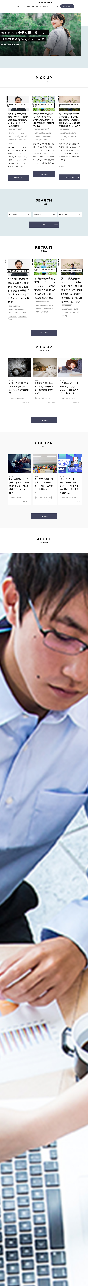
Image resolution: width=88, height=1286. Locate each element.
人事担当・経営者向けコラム (18, 497)
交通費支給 (37, 136)
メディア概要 (30, 6)
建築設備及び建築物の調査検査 (68, 133)
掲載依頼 (38, 6)
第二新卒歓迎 (43, 139)
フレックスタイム (13, 136)
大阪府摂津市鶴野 (64, 129)
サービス (55, 6)
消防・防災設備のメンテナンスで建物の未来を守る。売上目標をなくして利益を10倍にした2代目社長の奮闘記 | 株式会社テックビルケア (72, 290)
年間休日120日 (22, 139)
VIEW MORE (18, 177)
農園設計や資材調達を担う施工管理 (43, 133)
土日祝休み (23, 136)
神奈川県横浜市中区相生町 (41, 129)
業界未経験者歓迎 (47, 136)
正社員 (10, 143)
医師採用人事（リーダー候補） (16, 133)
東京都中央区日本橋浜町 (15, 129)
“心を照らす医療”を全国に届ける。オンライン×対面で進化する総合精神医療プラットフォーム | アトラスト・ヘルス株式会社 (18, 290)
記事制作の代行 (47, 6)
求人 (18, 6)
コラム (23, 6)
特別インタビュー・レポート (43, 497)
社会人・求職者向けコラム (17, 398)
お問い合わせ (68, 6)
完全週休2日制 (12, 139)
